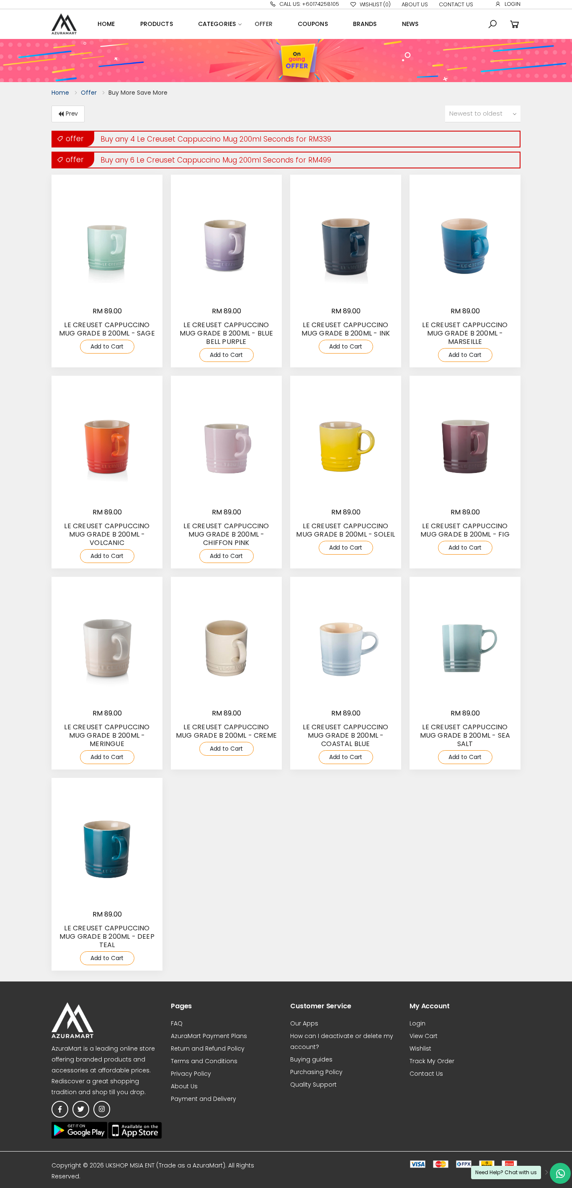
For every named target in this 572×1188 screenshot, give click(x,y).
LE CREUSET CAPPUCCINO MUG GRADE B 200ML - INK (345, 329)
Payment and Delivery (203, 1099)
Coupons (313, 24)
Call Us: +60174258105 (309, 4)
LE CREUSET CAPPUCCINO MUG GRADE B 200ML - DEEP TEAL (107, 936)
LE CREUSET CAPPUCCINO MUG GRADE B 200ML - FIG (465, 530)
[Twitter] (80, 1109)
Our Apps (304, 1023)
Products (156, 24)
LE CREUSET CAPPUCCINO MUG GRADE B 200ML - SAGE (107, 329)
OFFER (264, 24)
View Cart (424, 1036)
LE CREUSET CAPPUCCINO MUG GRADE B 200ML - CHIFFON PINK (226, 534)
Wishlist (375, 4)
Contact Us (456, 4)
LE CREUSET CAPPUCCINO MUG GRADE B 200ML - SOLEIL (345, 530)
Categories (217, 24)
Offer (89, 92)
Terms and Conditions (204, 1061)
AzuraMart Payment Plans (209, 1036)
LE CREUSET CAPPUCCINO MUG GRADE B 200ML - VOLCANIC (106, 534)
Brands (365, 24)
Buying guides (311, 1059)
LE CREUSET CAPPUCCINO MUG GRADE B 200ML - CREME (226, 731)
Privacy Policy (191, 1073)
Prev (72, 113)
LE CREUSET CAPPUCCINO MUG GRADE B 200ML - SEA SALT (465, 735)
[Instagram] (101, 1109)
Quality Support (313, 1084)
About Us (415, 4)
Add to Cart (107, 346)
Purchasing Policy (316, 1072)
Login (512, 4)
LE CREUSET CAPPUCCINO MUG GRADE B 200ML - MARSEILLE (465, 333)
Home (106, 24)
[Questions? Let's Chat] (560, 1173)
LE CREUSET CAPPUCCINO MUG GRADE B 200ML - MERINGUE (106, 735)
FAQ (177, 1023)
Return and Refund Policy (208, 1048)
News (410, 24)
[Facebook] (60, 1109)
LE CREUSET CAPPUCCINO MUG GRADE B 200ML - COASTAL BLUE (345, 735)
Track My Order (432, 1061)
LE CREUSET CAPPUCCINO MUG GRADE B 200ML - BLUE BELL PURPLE (226, 333)
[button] (492, 24)
